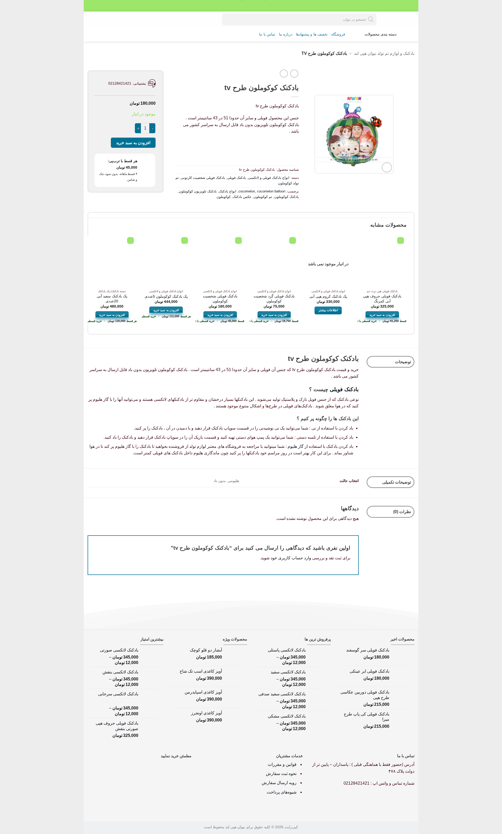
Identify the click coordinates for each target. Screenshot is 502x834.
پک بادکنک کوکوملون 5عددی (166, 296)
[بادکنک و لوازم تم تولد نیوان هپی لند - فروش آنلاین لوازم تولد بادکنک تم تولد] (396, 19)
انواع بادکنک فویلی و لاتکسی (268, 178)
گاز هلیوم (296, 446)
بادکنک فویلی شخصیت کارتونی (203, 178)
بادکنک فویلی (236, 178)
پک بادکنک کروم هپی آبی (328, 296)
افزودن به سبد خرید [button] (382, 314)
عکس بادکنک (242, 197)
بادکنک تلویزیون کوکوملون (198, 191)
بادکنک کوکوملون (286, 197)
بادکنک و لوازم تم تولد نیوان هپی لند (384, 53)
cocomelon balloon (271, 191)
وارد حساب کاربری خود (291, 558)
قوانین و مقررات (283, 764)
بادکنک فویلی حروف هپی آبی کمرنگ (382, 298)
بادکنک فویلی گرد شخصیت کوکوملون (274, 298)
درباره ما (285, 34)
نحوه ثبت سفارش (281, 773)
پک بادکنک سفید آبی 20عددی (112, 298)
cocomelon (246, 191)
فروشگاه (338, 34)
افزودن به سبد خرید (133, 142)
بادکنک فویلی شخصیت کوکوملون (220, 298)
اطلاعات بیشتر (328, 310)
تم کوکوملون (263, 197)
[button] (108, 19)
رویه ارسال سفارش (279, 782)
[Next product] (294, 73)
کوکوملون (223, 197)
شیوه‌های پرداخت (281, 792)
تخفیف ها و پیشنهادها (312, 34)
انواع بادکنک (227, 191)
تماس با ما (267, 34)
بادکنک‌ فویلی (344, 389)
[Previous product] (284, 73)
